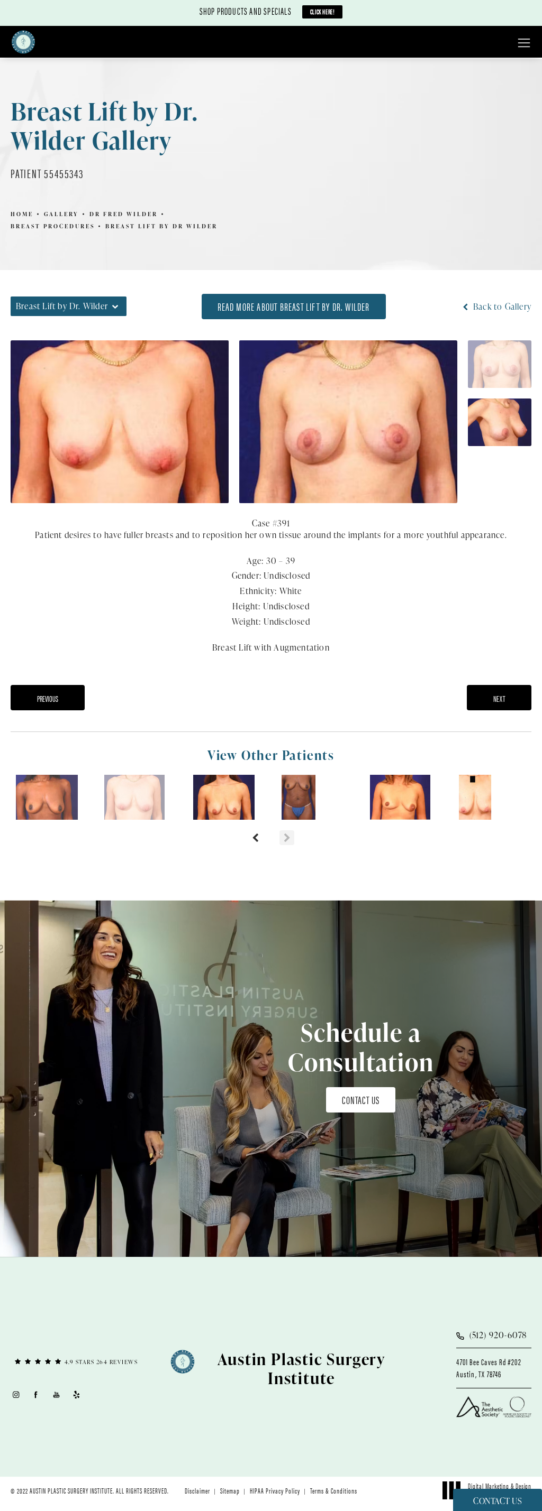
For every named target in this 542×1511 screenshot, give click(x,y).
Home (22, 214)
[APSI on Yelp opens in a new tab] (77, 1395)
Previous (47, 698)
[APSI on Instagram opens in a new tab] (15, 1395)
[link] (77, 1361)
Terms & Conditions (333, 1490)
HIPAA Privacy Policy (275, 1490)
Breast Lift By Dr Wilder (161, 226)
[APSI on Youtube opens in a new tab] (56, 1395)
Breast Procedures (53, 226)
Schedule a (361, 1047)
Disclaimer (197, 1490)
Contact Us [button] (497, 1501)
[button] (524, 43)
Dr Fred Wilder (123, 214)
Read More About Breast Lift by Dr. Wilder (294, 306)
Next (499, 698)
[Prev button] (255, 837)
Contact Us (361, 1099)
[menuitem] (15, 1395)
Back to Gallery (501, 306)
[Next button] (286, 837)
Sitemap (230, 1490)
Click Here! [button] (322, 11)
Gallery (61, 214)
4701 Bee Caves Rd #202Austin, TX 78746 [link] (488, 1367)
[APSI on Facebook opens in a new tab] (36, 1395)
